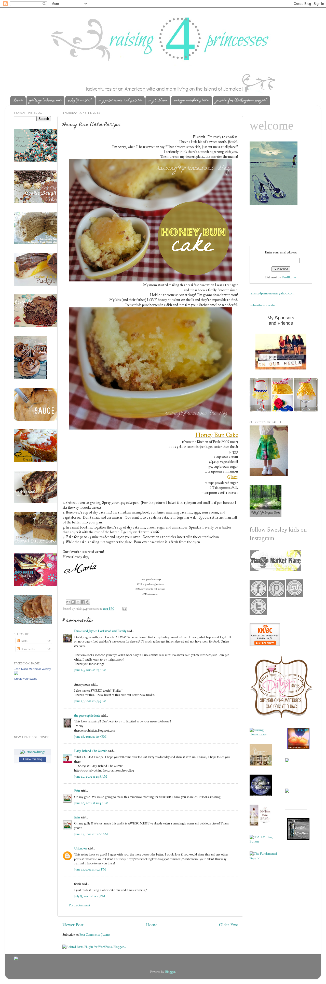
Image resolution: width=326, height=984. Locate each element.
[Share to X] (77, 602)
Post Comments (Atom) (94, 934)
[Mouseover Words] (275, 570)
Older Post (228, 925)
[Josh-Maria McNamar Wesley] (16, 674)
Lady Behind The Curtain (90, 751)
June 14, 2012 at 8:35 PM (90, 670)
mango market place (191, 100)
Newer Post (73, 925)
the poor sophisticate (87, 715)
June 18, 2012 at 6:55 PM (90, 736)
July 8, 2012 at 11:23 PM (89, 896)
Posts (24, 641)
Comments (27, 649)
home (18, 100)
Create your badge (25, 678)
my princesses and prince (120, 100)
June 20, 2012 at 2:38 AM (90, 776)
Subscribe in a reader (262, 305)
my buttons (157, 100)
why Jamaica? (79, 100)
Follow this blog (32, 759)
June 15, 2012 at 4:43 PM (90, 701)
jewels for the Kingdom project (241, 100)
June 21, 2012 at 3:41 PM (90, 869)
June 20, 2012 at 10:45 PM (91, 803)
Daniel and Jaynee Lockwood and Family (100, 631)
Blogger (170, 972)
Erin (77, 791)
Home (151, 925)
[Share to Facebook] (82, 602)
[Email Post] (124, 608)
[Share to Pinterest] (87, 602)
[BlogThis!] (73, 602)
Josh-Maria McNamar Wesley (32, 669)
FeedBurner (289, 277)
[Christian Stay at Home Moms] (263, 841)
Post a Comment (79, 905)
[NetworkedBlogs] (32, 752)
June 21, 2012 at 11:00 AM (91, 834)
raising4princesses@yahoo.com (272, 293)
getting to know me (45, 100)
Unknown (80, 848)
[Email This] (68, 602)
